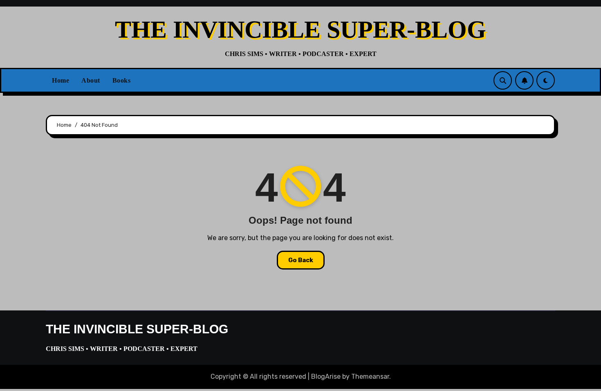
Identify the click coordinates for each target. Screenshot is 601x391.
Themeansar (370, 376)
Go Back (300, 260)
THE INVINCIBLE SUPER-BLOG (300, 29)
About (90, 80)
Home (60, 80)
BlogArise (326, 376)
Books (121, 80)
